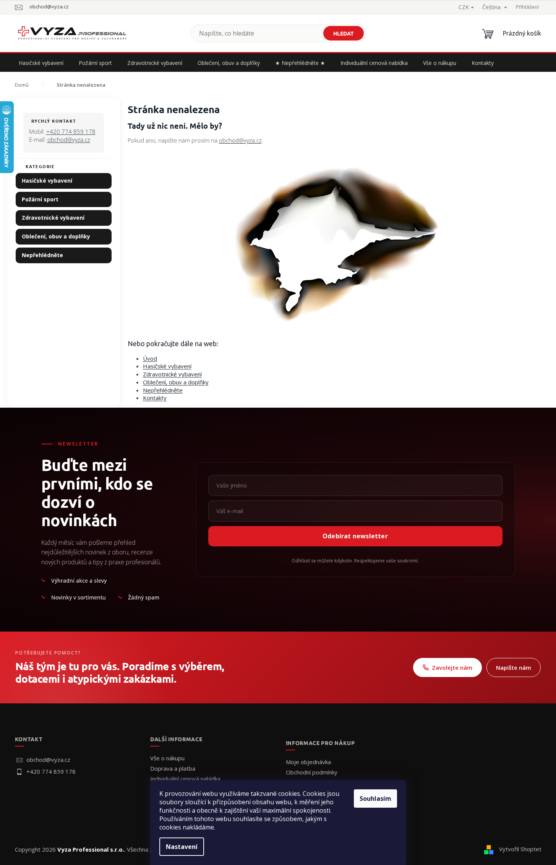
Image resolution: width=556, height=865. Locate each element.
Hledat (343, 33)
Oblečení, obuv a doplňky (56, 236)
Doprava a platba (172, 768)
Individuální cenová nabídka (185, 778)
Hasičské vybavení (47, 180)
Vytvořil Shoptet (520, 849)
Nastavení (182, 846)
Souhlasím (375, 798)
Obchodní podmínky (311, 772)
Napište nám (513, 667)
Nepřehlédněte (42, 255)
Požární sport (40, 199)
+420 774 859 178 (71, 131)
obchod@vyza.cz (68, 139)
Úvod (150, 358)
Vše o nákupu (167, 758)
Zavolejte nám (452, 667)
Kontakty (155, 398)
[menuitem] (41, 63)
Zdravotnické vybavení (53, 217)
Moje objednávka (308, 762)
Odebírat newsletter (355, 536)
